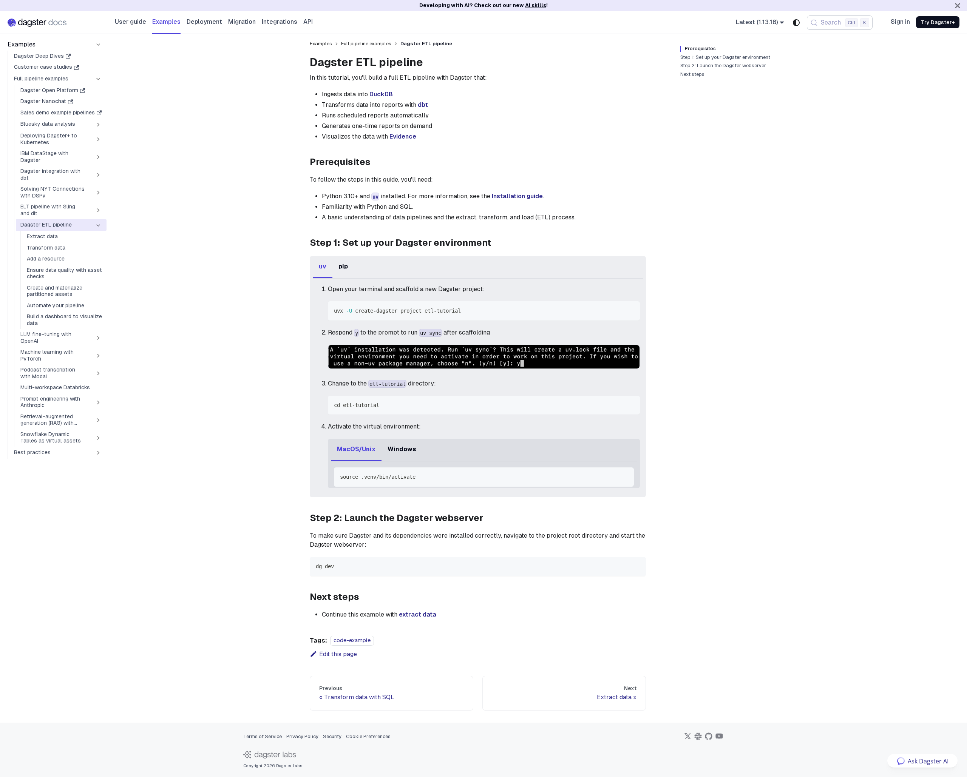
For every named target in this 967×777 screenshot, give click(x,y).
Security (332, 736)
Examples (166, 21)
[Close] (957, 5)
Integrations (279, 21)
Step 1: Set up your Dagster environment (725, 57)
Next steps (692, 74)
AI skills (535, 5)
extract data (417, 614)
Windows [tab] (402, 449)
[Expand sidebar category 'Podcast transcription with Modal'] (98, 373)
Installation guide (517, 196)
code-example (352, 641)
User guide (130, 21)
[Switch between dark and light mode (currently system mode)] (796, 23)
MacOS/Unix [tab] (356, 449)
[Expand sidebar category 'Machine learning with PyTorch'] (98, 356)
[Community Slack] (698, 738)
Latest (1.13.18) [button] (757, 22)
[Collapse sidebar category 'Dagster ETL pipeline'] (98, 225)
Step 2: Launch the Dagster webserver (723, 65)
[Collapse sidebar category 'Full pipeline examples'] (98, 79)
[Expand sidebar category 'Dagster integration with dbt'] (98, 175)
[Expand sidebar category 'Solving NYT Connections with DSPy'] (98, 193)
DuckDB (381, 94)
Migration (242, 21)
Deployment (204, 21)
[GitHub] (708, 738)
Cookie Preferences (368, 736)
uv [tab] (322, 266)
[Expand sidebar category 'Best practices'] (98, 453)
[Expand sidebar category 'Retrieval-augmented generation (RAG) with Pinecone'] (98, 420)
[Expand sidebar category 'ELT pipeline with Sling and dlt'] (98, 210)
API (308, 21)
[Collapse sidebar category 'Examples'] (98, 45)
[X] (687, 738)
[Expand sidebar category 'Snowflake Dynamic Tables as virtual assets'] (98, 438)
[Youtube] (719, 738)
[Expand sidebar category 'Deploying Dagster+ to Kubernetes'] (98, 139)
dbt (423, 104)
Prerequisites (700, 48)
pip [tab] (343, 266)
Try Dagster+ (938, 22)
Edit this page (338, 654)
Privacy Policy (302, 736)
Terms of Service (262, 736)
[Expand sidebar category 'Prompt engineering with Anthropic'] (98, 402)
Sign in (900, 21)
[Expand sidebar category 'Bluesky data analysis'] (98, 125)
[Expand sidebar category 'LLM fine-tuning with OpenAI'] (98, 338)
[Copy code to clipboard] (630, 310)
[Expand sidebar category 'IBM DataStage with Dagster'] (98, 157)
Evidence (402, 136)
